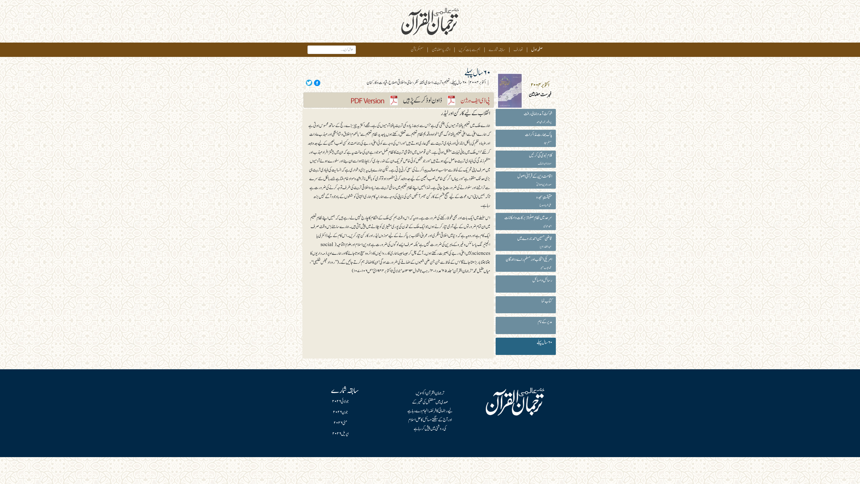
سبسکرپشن (417, 50)
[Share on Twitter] (309, 82)
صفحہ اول (536, 50)
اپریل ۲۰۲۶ (340, 434)
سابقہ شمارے (497, 50)
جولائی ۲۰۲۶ (340, 401)
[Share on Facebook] (316, 82)
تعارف (518, 50)
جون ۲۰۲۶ (340, 412)
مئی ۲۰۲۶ (340, 423)
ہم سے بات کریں (469, 50)
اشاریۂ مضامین (441, 50)
